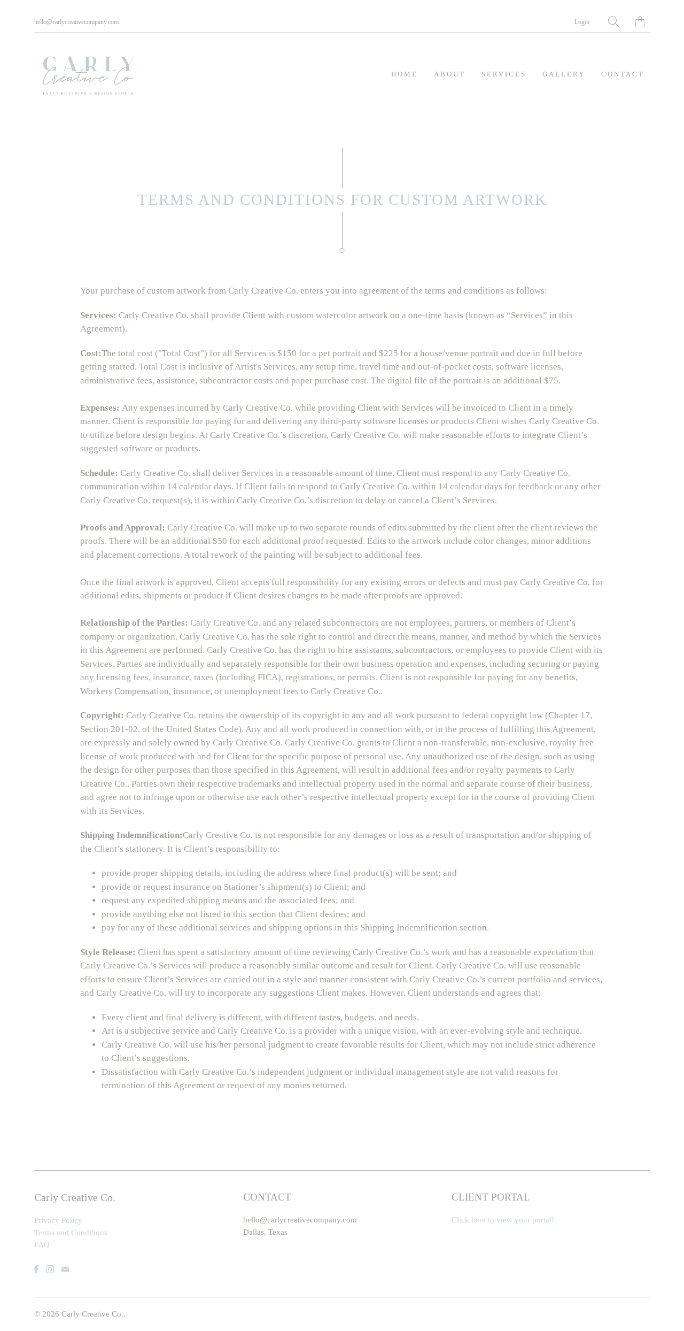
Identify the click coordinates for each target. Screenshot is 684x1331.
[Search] (614, 22)
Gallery (563, 74)
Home (404, 74)
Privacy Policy (58, 1220)
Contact (622, 74)
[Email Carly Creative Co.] (65, 1269)
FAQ (42, 1244)
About (449, 74)
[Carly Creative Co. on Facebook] (36, 1269)
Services (503, 74)
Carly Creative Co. (92, 1314)
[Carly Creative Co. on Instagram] (50, 1269)
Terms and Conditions (70, 1232)
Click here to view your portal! (503, 1219)
